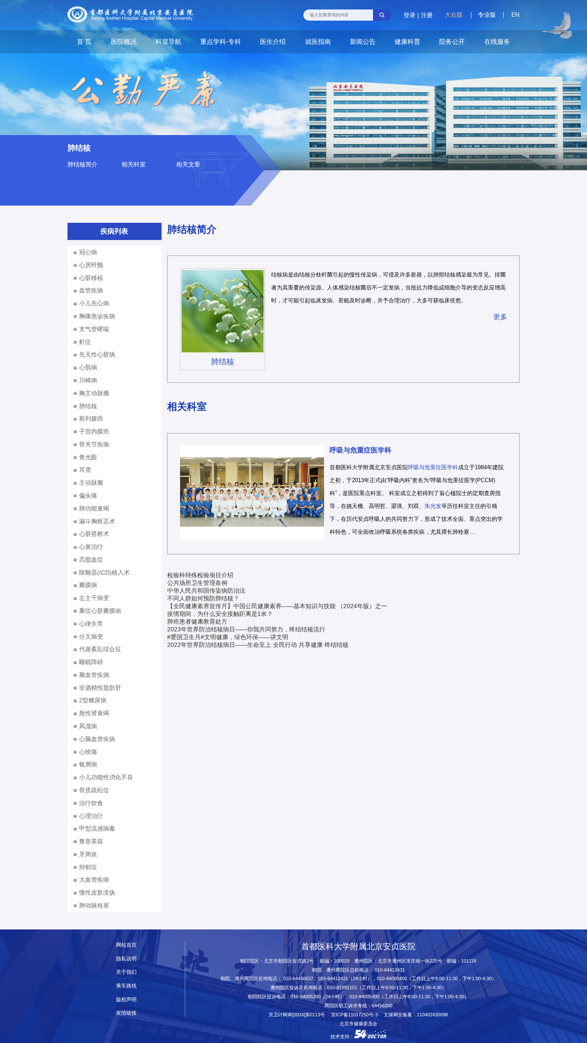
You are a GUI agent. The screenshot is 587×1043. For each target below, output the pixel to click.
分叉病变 (91, 636)
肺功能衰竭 (94, 508)
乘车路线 (126, 986)
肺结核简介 (82, 164)
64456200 (382, 1005)
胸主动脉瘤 (94, 393)
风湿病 (88, 726)
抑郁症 (88, 867)
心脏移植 (91, 277)
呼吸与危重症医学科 (360, 450)
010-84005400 (392, 978)
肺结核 (222, 361)
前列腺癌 (91, 418)
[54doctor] (370, 1036)
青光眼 (88, 457)
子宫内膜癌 (94, 431)
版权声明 (126, 1000)
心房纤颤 (91, 265)
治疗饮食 (91, 803)
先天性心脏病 (97, 354)
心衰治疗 (91, 546)
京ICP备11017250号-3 (356, 1014)
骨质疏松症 (94, 790)
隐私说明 (126, 959)
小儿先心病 (94, 303)
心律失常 (91, 623)
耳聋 (85, 469)
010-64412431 (390, 969)
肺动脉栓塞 (94, 905)
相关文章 (188, 164)
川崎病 (88, 380)
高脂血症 (91, 559)
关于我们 (126, 972)
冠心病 (88, 252)
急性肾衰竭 (94, 713)
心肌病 (88, 367)
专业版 (487, 14)
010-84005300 (305, 996)
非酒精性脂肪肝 (100, 687)
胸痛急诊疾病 (97, 316)
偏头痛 (88, 495)
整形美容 (91, 841)
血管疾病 (91, 290)
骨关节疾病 (94, 444)
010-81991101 (342, 987)
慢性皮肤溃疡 (97, 892)
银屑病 (88, 764)
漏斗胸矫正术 (97, 521)
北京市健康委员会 (358, 1023)
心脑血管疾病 (97, 738)
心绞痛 (88, 751)
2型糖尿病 (93, 700)
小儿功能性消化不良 (106, 777)
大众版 (454, 14)
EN (515, 14)
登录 (410, 15)
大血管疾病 (94, 879)
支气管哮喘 (94, 329)
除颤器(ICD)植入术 (104, 572)
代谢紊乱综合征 (100, 649)
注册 (427, 15)
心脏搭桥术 (94, 533)
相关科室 (134, 164)
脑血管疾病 (94, 674)
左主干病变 (94, 597)
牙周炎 (88, 854)
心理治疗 (91, 815)
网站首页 (126, 945)
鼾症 (85, 341)
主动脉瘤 (91, 482)
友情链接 (126, 1013)
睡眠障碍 (91, 661)
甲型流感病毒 (97, 828)
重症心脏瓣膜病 (100, 610)
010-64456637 (298, 978)
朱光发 (433, 506)
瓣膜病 (88, 584)
